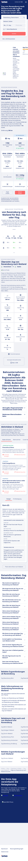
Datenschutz (4, 852)
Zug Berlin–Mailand (6, 727)
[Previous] (3, 237)
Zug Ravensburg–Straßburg (9, 743)
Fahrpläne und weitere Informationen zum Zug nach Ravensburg (14, 705)
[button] (8, 25)
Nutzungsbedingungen (16, 849)
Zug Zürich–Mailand (6, 733)
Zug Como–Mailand (6, 761)
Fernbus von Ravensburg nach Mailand (13, 698)
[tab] (6, 439)
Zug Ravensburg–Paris (7, 737)
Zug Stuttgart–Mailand (7, 730)
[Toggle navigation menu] (26, 2)
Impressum (4, 849)
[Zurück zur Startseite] (4, 2)
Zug (8, 768)
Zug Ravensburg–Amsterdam (9, 740)
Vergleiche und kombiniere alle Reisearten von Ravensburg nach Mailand (14, 701)
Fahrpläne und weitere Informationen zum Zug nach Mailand (14, 709)
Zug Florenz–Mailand (7, 758)
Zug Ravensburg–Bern (7, 678)
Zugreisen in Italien (16, 768)
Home (3, 768)
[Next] (25, 237)
